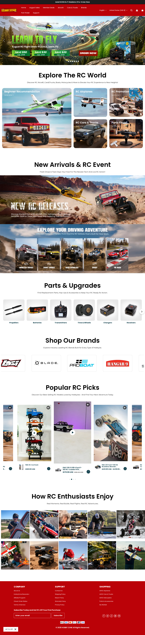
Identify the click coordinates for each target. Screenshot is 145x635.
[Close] (15, 629)
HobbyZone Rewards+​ (21, 594)
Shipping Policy (60, 594)
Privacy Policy (59, 605)
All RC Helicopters (105, 598)
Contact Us (59, 591)
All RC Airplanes (104, 591)
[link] (36, 13)
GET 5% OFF (9, 629)
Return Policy (59, 598)
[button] (131, 10)
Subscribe (58, 615)
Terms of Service (19, 605)
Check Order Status (20, 601)
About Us (17, 591)
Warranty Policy (60, 601)
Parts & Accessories (106, 601)
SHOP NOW (8, 95)
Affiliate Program (19, 598)
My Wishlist (103, 605)
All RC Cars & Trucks (106, 594)
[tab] (66, 61)
